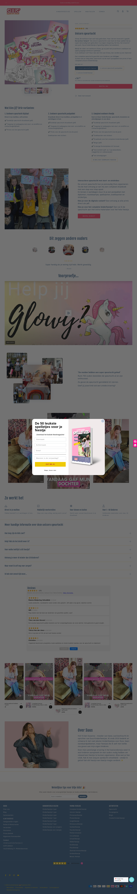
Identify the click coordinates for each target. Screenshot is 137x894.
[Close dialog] (103, 421)
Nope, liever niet (50, 470)
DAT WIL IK (50, 464)
